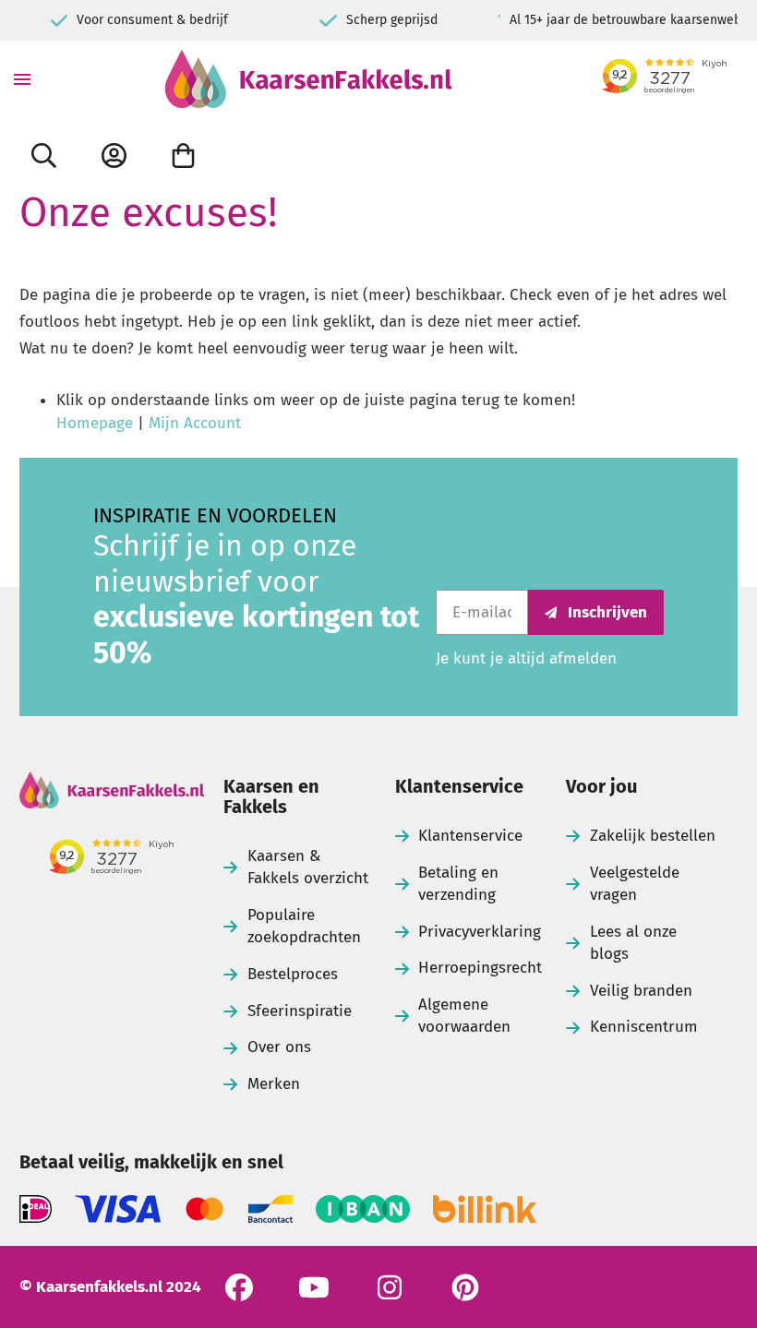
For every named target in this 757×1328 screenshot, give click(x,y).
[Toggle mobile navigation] (22, 79)
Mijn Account (195, 423)
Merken (273, 1084)
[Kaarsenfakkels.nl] (308, 79)
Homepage (94, 423)
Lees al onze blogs (633, 942)
